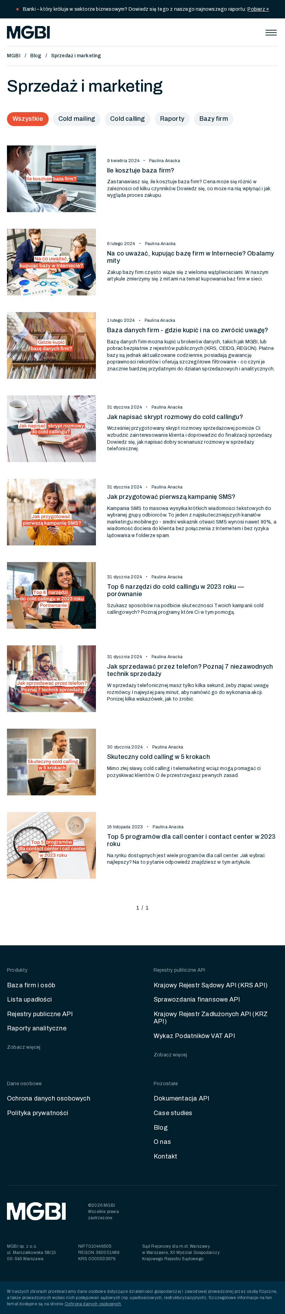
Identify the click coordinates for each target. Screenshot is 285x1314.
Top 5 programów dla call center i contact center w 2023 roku (191, 840)
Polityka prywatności (37, 1113)
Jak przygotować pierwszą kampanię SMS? (171, 496)
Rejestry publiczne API (40, 1014)
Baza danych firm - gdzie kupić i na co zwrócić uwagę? (187, 330)
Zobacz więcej (24, 1047)
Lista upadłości (29, 999)
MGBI (14, 55)
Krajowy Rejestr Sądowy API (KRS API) (211, 985)
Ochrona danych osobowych (48, 1098)
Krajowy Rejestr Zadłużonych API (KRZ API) (211, 1018)
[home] (28, 32)
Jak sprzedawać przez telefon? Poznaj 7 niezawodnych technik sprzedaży (190, 670)
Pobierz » (258, 9)
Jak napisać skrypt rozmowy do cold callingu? (175, 416)
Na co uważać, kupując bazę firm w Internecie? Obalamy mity (190, 257)
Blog (35, 55)
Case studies (173, 1113)
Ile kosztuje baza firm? (140, 170)
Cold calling (127, 118)
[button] (271, 32)
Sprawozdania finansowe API (197, 999)
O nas (162, 1141)
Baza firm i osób (31, 985)
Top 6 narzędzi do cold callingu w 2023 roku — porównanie (175, 590)
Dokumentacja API (181, 1098)
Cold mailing (76, 118)
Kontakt (165, 1156)
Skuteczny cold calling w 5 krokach (158, 756)
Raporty (172, 118)
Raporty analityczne (36, 1028)
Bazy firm (214, 118)
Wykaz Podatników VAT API (194, 1035)
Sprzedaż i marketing (76, 55)
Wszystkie (28, 118)
